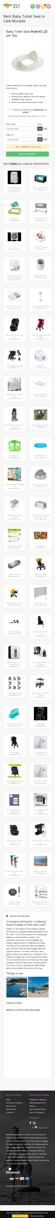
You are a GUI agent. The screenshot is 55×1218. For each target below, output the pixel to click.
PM (45, 128)
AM (39, 128)
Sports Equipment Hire (15, 1147)
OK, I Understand (20, 1216)
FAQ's (8, 1099)
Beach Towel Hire (21, 1141)
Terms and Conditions (14, 1103)
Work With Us (11, 1109)
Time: (39, 124)
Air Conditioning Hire (40, 1144)
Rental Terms (11, 1106)
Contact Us (10, 1112)
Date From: (11, 124)
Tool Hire (9, 1141)
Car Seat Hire (25, 1144)
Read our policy (37, 1216)
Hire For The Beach (37, 1112)
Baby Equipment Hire (38, 1138)
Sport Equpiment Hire (38, 1109)
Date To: (10, 135)
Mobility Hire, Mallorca (38, 1099)
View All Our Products (33, 1147)
